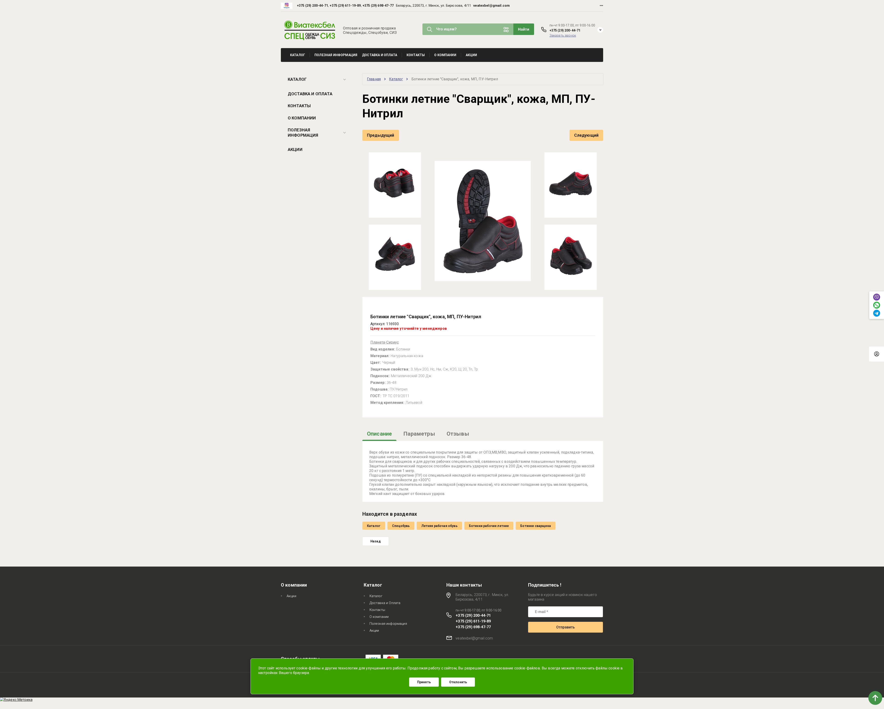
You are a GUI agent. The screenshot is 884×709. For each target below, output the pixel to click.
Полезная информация (303, 132)
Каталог (297, 79)
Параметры (419, 434)
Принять (424, 682)
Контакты (299, 105)
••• (601, 5)
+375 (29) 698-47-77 (378, 5)
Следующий (586, 135)
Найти (523, 29)
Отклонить (458, 682)
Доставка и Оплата (310, 93)
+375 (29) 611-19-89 (345, 5)
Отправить (565, 627)
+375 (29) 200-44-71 (312, 5)
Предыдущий (380, 135)
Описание (379, 434)
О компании (302, 118)
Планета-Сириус (384, 342)
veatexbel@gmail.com (491, 5)
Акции (295, 149)
